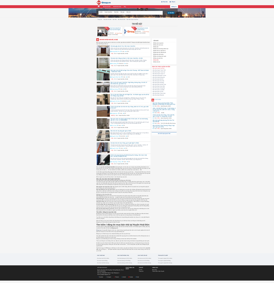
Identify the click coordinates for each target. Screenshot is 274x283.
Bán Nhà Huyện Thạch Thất (159, 70)
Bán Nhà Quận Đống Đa (158, 95)
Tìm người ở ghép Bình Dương (165, 262)
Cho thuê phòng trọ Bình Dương (124, 262)
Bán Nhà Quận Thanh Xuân (158, 93)
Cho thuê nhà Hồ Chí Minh (103, 258)
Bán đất (156, 46)
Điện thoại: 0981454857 (102, 272)
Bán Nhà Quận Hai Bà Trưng (159, 84)
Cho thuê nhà (101, 255)
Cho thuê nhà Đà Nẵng (102, 260)
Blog (125, 6)
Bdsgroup (98, 230)
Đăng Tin (174, 6)
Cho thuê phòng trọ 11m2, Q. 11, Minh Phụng (141, 28)
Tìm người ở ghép (163, 255)
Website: (113, 272)
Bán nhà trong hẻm (159, 43)
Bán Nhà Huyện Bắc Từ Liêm (159, 75)
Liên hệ (140, 269)
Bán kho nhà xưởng (159, 54)
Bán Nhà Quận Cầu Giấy (158, 80)
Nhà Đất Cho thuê (117, 6)
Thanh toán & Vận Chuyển (158, 271)
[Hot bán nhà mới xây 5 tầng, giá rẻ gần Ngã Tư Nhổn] (103, 147)
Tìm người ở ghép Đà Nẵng (164, 260)
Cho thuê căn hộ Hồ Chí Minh (144, 258)
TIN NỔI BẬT (137, 23)
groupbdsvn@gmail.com (105, 274)
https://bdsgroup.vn (115, 272)
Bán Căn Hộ (157, 62)
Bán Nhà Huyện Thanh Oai (158, 71)
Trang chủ (141, 271)
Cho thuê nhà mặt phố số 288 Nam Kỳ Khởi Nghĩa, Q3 (114, 29)
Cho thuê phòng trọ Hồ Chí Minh (124, 258)
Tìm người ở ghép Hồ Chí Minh (165, 258)
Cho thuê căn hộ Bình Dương (144, 262)
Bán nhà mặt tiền (159, 58)
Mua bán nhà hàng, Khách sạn (161, 48)
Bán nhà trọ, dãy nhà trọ (160, 50)
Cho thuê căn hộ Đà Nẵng (143, 260)
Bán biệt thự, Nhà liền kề (160, 52)
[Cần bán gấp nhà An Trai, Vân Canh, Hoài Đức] (103, 50)
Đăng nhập (165, 1)
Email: (103, 274)
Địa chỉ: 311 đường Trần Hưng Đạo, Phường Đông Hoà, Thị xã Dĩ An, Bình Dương (110, 270)
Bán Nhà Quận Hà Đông (158, 82)
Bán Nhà (157, 60)
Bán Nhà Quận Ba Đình (158, 79)
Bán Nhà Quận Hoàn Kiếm (158, 86)
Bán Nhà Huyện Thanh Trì (158, 73)
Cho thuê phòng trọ (123, 255)
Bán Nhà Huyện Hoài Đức (158, 68)
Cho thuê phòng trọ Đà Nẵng (123, 260)
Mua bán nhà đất (106, 6)
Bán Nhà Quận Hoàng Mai (158, 87)
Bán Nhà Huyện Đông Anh (158, 77)
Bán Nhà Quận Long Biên (158, 89)
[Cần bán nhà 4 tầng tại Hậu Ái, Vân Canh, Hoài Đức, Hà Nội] (103, 62)
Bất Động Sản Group (102, 267)
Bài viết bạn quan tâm (164, 133)
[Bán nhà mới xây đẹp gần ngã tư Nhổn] (103, 135)
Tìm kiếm (171, 13)
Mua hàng (154, 269)
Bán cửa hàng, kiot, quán (160, 56)
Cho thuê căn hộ (142, 255)
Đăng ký (173, 1)
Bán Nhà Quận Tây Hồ (157, 91)
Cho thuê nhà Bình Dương (103, 262)
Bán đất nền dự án (159, 45)
